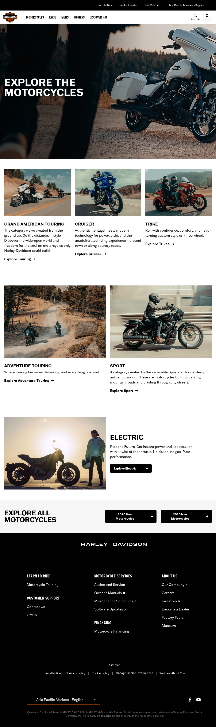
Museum (169, 626)
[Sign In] (207, 17)
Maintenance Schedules (113, 601)
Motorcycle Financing (111, 631)
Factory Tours (173, 617)
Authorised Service (109, 584)
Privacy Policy (76, 673)
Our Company (173, 584)
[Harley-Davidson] (115, 544)
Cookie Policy (100, 673)
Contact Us (36, 607)
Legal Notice (53, 673)
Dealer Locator (128, 5)
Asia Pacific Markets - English (186, 5)
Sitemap (114, 665)
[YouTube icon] (198, 699)
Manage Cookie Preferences (134, 673)
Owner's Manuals (108, 593)
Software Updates (108, 609)
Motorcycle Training (42, 584)
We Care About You (172, 673)
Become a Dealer (175, 609)
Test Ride (149, 5)
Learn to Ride (104, 5)
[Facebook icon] (190, 699)
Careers (168, 593)
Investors (169, 601)
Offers (32, 615)
